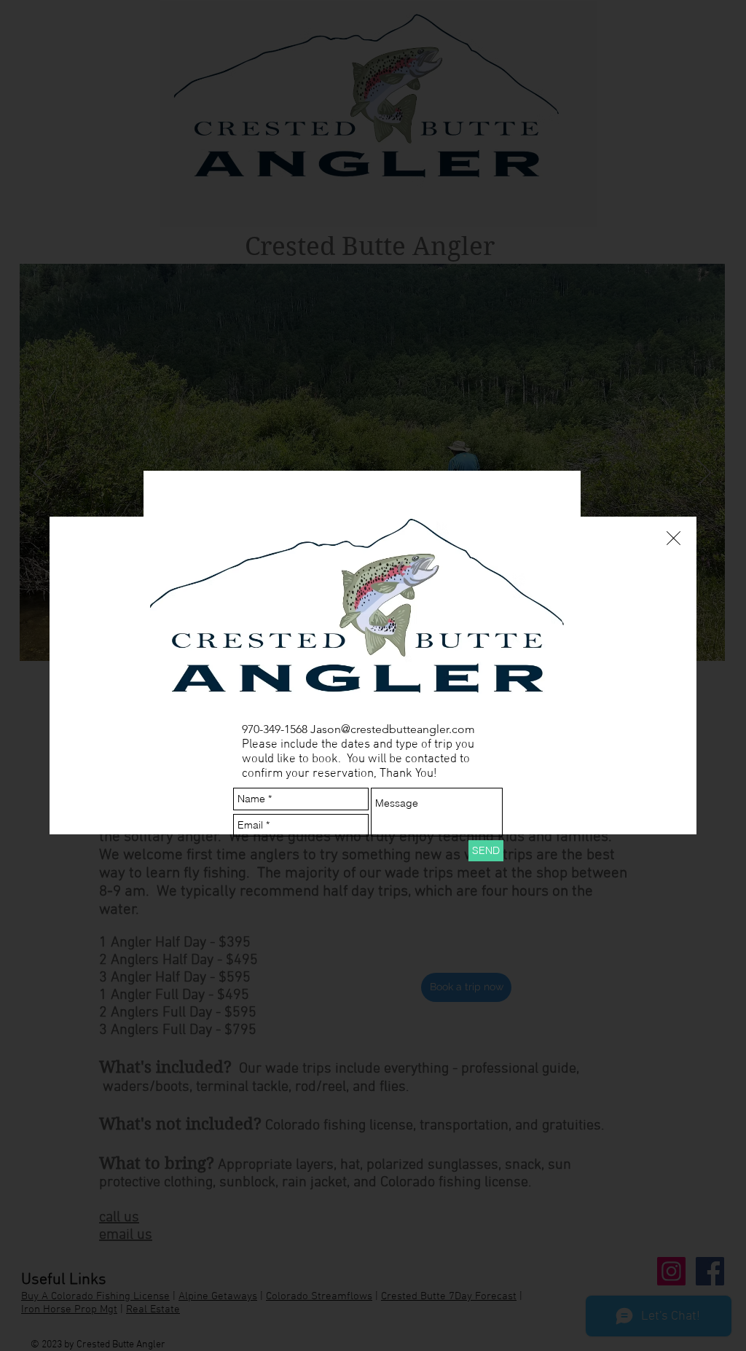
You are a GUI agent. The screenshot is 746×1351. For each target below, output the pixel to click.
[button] (673, 538)
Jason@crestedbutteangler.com (392, 729)
